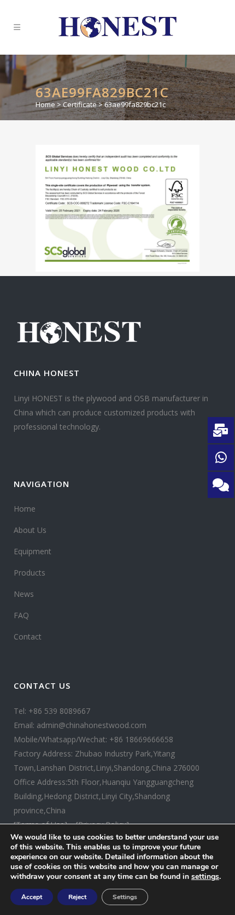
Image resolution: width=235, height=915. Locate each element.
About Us (30, 530)
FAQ (21, 615)
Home (45, 104)
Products (29, 572)
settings (205, 877)
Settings (125, 897)
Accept (31, 897)
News (24, 594)
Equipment (32, 551)
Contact (28, 636)
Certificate (80, 104)
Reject (77, 897)
